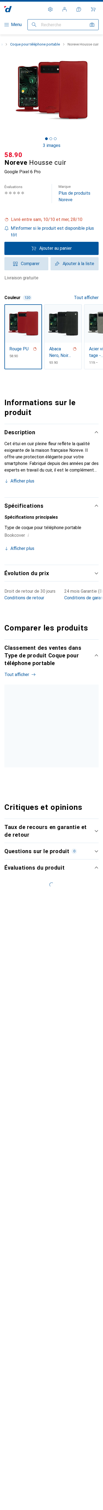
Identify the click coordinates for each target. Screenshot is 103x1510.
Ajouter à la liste (78, 263)
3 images (51, 145)
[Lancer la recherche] (34, 24)
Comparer (30, 263)
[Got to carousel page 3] (55, 138)
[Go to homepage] (8, 9)
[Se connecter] (64, 9)
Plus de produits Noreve (74, 193)
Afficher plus (22, 481)
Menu (16, 24)
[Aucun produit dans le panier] (93, 9)
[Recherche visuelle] (92, 24)
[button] (51, 219)
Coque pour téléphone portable (35, 44)
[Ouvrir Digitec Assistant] (78, 9)
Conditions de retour (24, 597)
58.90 (13, 155)
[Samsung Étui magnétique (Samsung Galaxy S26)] (61, 739)
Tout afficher (86, 297)
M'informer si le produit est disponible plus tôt (52, 231)
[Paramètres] (50, 9)
